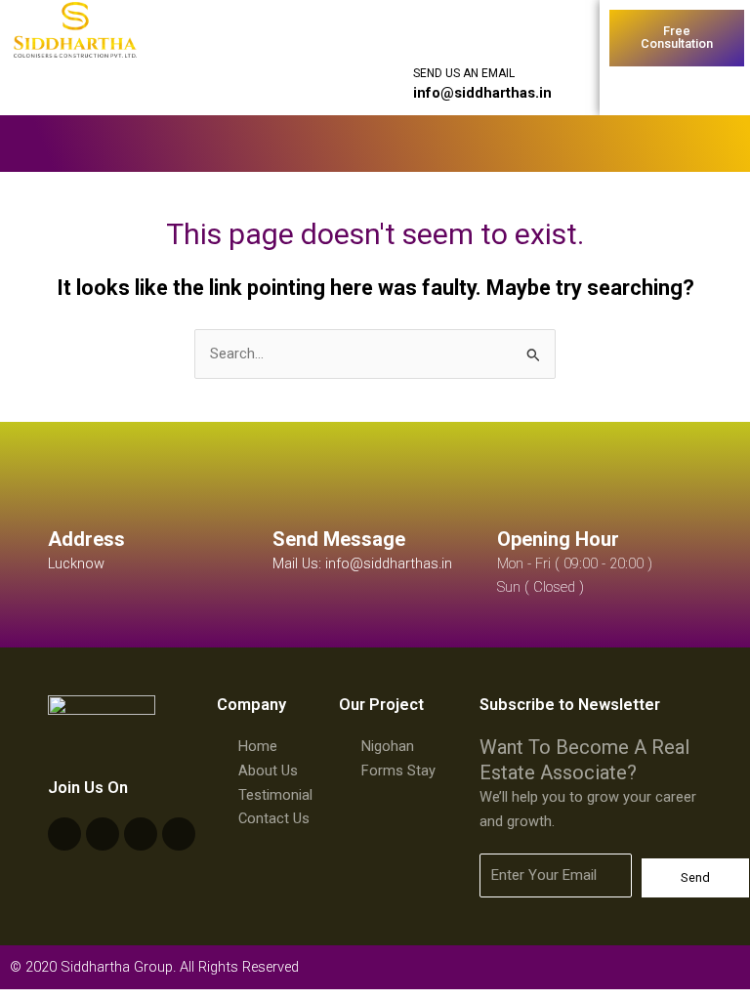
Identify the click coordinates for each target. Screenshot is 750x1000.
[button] (284, 143)
